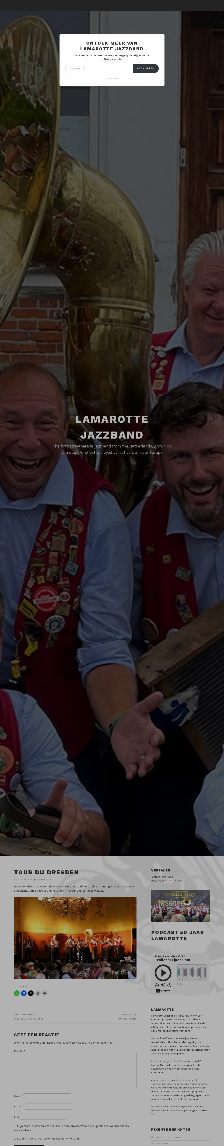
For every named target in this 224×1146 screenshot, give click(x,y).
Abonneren (146, 68)
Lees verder (112, 78)
